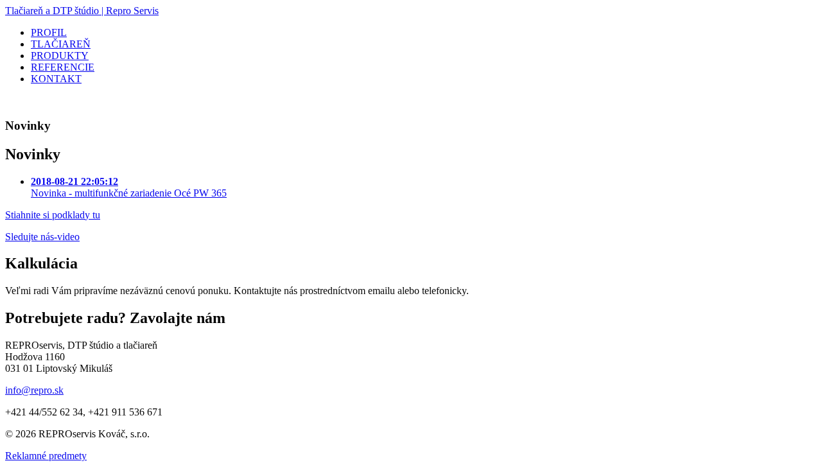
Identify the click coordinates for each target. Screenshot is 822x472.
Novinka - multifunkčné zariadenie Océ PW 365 (129, 187)
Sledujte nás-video (42, 236)
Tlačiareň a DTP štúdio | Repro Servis (82, 10)
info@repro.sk (34, 390)
